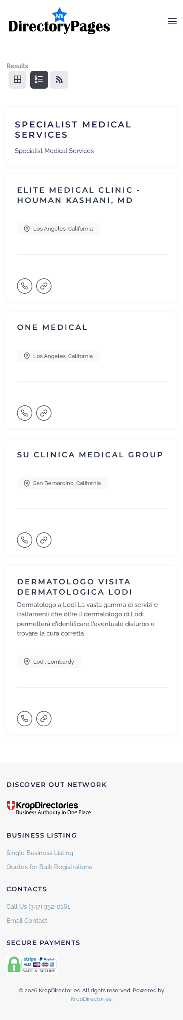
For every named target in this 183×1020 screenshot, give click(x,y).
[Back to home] (59, 21)
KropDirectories (91, 999)
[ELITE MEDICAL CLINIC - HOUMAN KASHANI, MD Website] (44, 290)
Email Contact (26, 921)
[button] (172, 21)
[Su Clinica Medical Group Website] (44, 544)
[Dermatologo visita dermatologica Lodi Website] (44, 722)
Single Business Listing (39, 853)
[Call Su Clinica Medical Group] (25, 544)
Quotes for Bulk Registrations (49, 867)
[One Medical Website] (44, 417)
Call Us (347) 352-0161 (38, 906)
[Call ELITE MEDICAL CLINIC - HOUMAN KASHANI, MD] (25, 290)
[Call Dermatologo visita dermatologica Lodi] (25, 722)
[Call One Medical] (25, 417)
